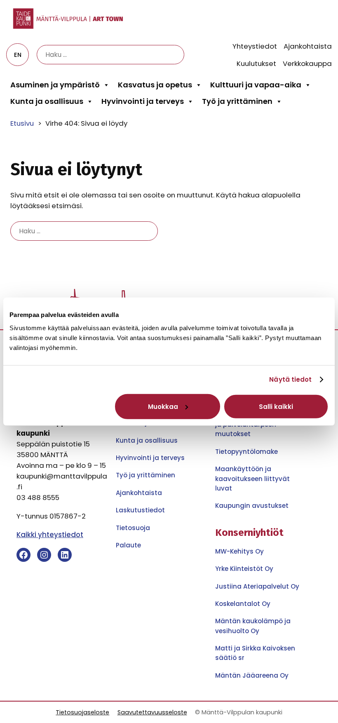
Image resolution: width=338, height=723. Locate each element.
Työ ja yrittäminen (237, 101)
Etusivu (22, 123)
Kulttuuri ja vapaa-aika (255, 85)
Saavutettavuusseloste (152, 712)
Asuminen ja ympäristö (55, 85)
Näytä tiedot (290, 379)
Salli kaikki (276, 406)
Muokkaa (163, 406)
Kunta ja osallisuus (46, 101)
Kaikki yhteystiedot (49, 535)
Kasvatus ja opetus (155, 85)
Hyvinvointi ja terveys (142, 101)
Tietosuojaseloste (82, 712)
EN (17, 55)
